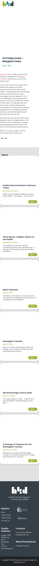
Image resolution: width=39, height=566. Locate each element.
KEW (24, 562)
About (3, 512)
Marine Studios (5, 74)
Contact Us (5, 521)
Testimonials (6, 518)
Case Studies (6, 515)
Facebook (10, 131)
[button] (19, 468)
